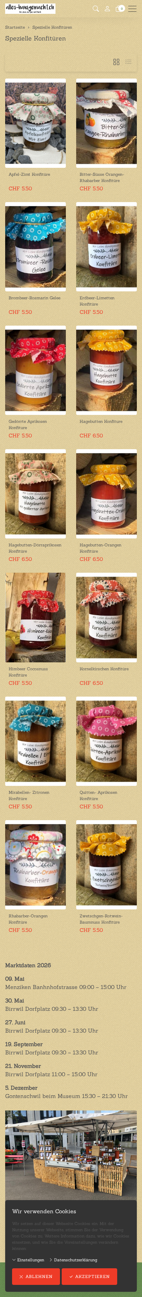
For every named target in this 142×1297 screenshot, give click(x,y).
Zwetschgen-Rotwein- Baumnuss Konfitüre (101, 919)
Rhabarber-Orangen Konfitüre (28, 919)
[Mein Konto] (107, 8)
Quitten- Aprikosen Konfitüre (98, 795)
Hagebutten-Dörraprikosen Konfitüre (35, 548)
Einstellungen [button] (30, 1259)
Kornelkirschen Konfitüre (104, 668)
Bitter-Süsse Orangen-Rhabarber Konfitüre (102, 177)
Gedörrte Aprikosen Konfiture (28, 424)
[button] (96, 9)
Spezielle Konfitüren (35, 38)
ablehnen (39, 1276)
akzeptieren (92, 1276)
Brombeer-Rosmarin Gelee (34, 297)
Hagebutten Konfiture (101, 421)
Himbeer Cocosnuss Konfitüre (28, 672)
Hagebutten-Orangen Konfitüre (100, 548)
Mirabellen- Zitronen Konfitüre (29, 795)
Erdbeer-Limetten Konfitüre (97, 301)
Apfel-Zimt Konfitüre (29, 174)
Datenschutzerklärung (75, 1259)
